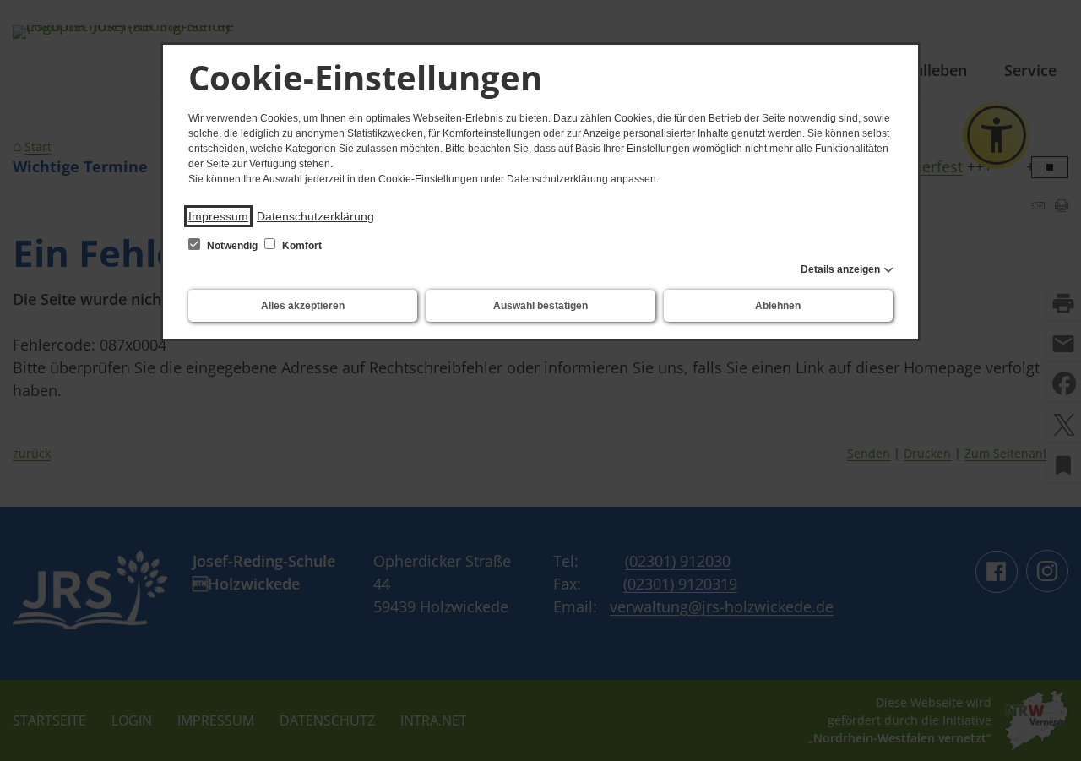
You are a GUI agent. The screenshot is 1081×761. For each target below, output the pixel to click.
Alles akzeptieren (303, 306)
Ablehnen (778, 306)
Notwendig (232, 246)
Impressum (218, 216)
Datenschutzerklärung (315, 216)
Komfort (301, 246)
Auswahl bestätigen (540, 306)
